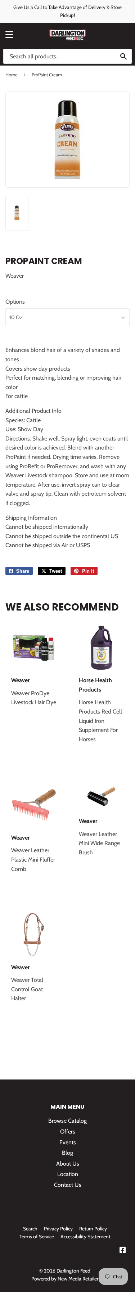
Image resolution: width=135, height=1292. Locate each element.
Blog (67, 1152)
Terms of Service (36, 1236)
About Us (67, 1163)
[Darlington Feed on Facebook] (123, 1250)
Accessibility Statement (85, 1236)
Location (67, 1174)
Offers (67, 1131)
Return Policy (93, 1228)
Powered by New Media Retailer (64, 1279)
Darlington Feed (73, 1271)
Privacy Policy (58, 1228)
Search (30, 1228)
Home (11, 74)
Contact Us (67, 1184)
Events (67, 1142)
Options (15, 301)
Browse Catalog (67, 1120)
